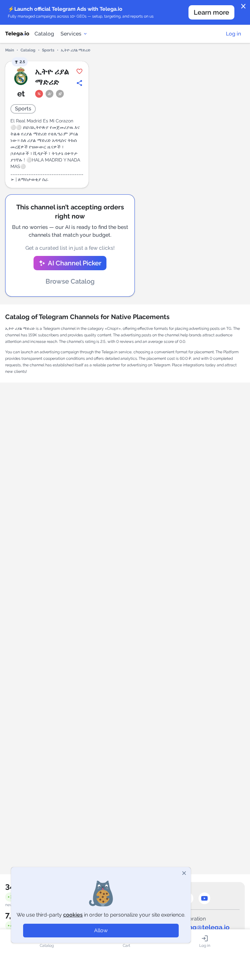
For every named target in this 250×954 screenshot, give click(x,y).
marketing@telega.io (197, 927)
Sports (48, 50)
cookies (73, 915)
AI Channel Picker (74, 263)
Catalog (44, 34)
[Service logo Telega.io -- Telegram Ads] (17, 33)
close (243, 6)
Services (71, 34)
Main (9, 50)
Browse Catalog (70, 281)
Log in (233, 34)
